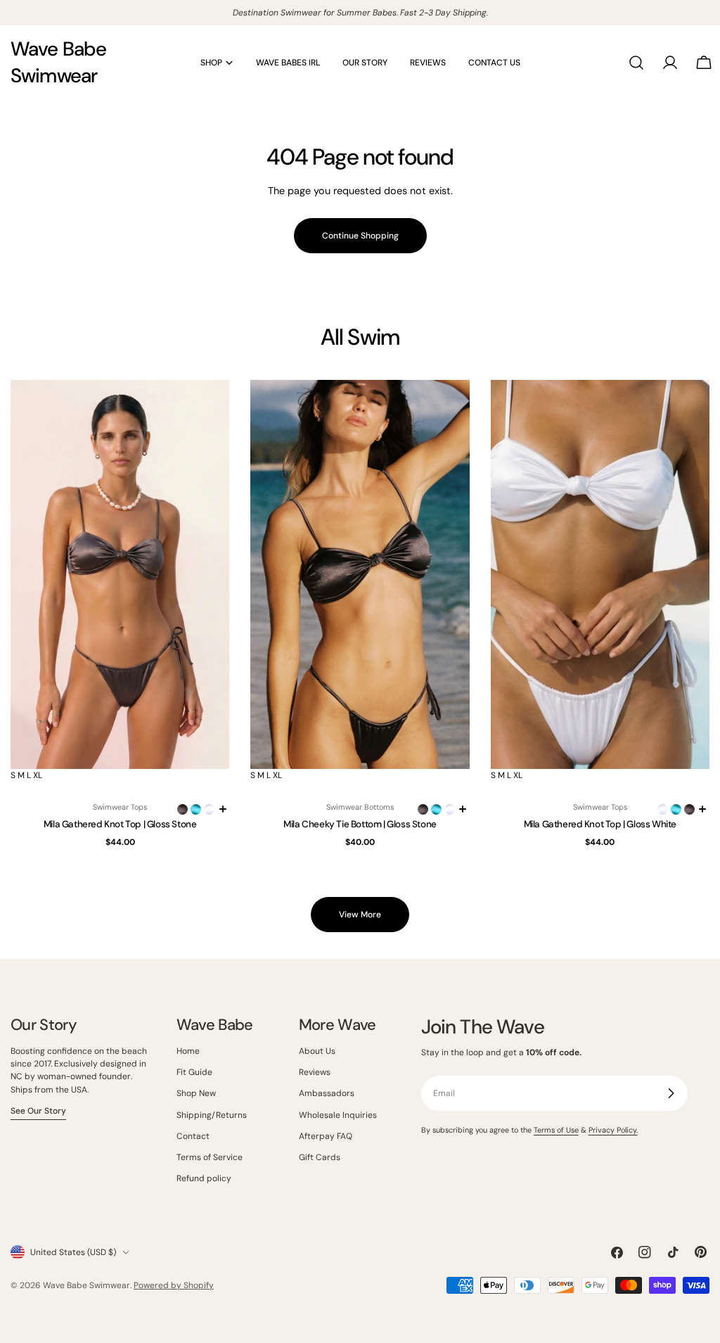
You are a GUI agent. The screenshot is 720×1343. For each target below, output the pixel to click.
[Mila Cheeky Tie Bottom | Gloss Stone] (359, 574)
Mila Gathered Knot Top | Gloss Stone (120, 824)
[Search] (636, 63)
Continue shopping (360, 235)
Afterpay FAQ (325, 1136)
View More (360, 914)
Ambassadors (326, 1093)
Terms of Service (209, 1157)
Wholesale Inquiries (338, 1115)
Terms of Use (556, 1130)
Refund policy (203, 1178)
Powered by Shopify (174, 1285)
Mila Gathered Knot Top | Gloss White (600, 824)
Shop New (196, 1093)
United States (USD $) (73, 1252)
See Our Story (38, 1110)
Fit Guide (194, 1072)
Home (188, 1051)
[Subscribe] (670, 1093)
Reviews (314, 1072)
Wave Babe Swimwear (58, 62)
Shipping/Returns (211, 1115)
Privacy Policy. (613, 1130)
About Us (317, 1051)
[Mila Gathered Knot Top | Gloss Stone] (120, 574)
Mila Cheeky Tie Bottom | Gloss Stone (360, 824)
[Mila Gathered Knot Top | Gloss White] (600, 574)
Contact (193, 1136)
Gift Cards (319, 1157)
